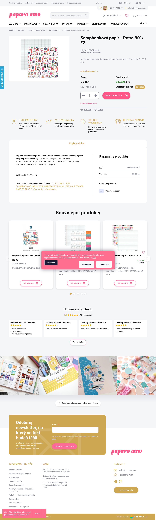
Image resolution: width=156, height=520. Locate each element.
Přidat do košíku (113, 96)
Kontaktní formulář (126, 490)
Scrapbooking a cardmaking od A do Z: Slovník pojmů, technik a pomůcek (56, 470)
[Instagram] (120, 481)
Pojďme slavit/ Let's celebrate (43, 189)
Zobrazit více (78, 342)
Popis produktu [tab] (76, 143)
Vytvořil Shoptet (123, 517)
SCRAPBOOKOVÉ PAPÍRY (27, 186)
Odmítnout (86, 264)
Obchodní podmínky (16, 485)
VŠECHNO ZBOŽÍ (62, 183)
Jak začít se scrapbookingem (36, 3)
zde (94, 257)
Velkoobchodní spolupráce (19, 507)
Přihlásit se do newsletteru (64, 446)
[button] (71, 293)
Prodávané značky (74, 3)
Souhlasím (104, 264)
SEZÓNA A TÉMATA (74, 186)
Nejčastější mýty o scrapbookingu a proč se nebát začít (56, 477)
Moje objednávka (57, 3)
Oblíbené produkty (15, 503)
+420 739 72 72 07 (126, 475)
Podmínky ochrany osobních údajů (22, 495)
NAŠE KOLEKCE (23, 189)
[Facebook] (116, 481)
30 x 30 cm (136, 174)
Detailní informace (88, 71)
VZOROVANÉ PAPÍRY (47, 186)
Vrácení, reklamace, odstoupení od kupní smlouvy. (21, 490)
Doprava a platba (15, 3)
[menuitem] (15, 24)
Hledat (86, 15)
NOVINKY (61, 186)
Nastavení (51, 262)
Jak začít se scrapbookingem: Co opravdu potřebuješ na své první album (55, 485)
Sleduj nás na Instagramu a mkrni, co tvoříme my (80, 403)
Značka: (90, 52)
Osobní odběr (14, 499)
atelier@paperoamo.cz (127, 470)
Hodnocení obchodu (78, 309)
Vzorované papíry (112, 191)
